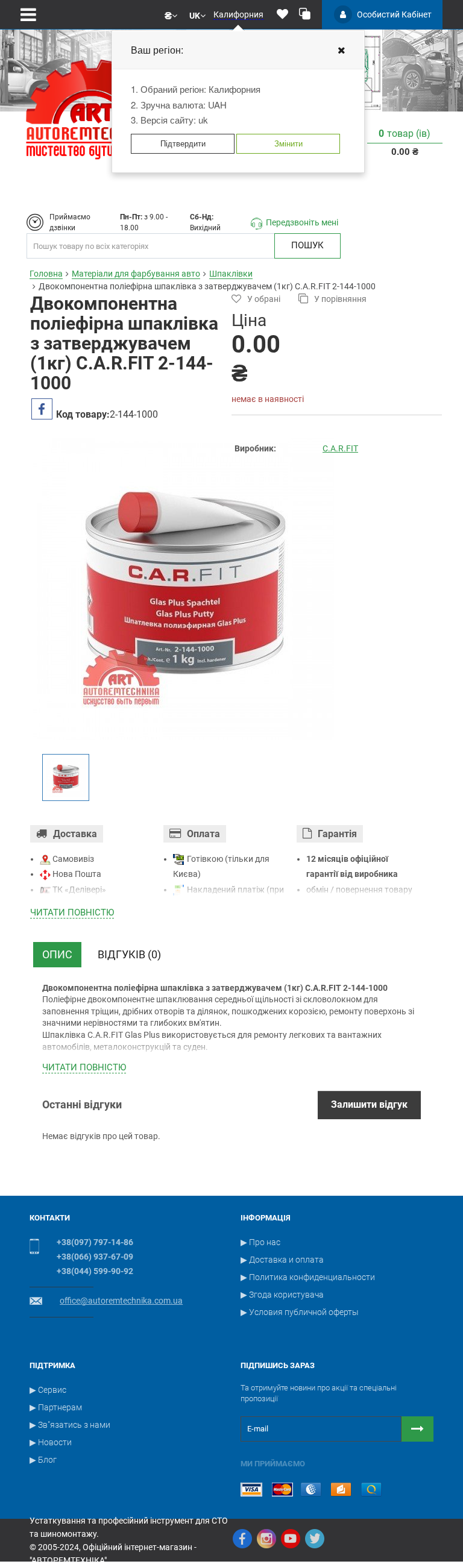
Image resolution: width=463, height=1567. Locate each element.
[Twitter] (314, 1538)
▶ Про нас (260, 1242)
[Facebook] (242, 1538)
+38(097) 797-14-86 (95, 1242)
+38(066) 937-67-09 (95, 1256)
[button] (171, 14)
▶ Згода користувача (282, 1294)
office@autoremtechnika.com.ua (121, 1300)
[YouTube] (290, 1538)
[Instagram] (266, 1538)
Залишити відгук (369, 1104)
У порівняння (340, 299)
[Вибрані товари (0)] (282, 14)
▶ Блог (43, 1460)
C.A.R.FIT (340, 448)
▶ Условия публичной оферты (300, 1312)
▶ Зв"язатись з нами (70, 1425)
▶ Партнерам (56, 1407)
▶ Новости (51, 1442)
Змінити (288, 143)
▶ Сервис (48, 1390)
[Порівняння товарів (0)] (304, 14)
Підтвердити (183, 143)
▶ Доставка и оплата (282, 1259)
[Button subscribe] (417, 1429)
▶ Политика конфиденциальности (308, 1277)
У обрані (263, 299)
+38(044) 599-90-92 (95, 1271)
